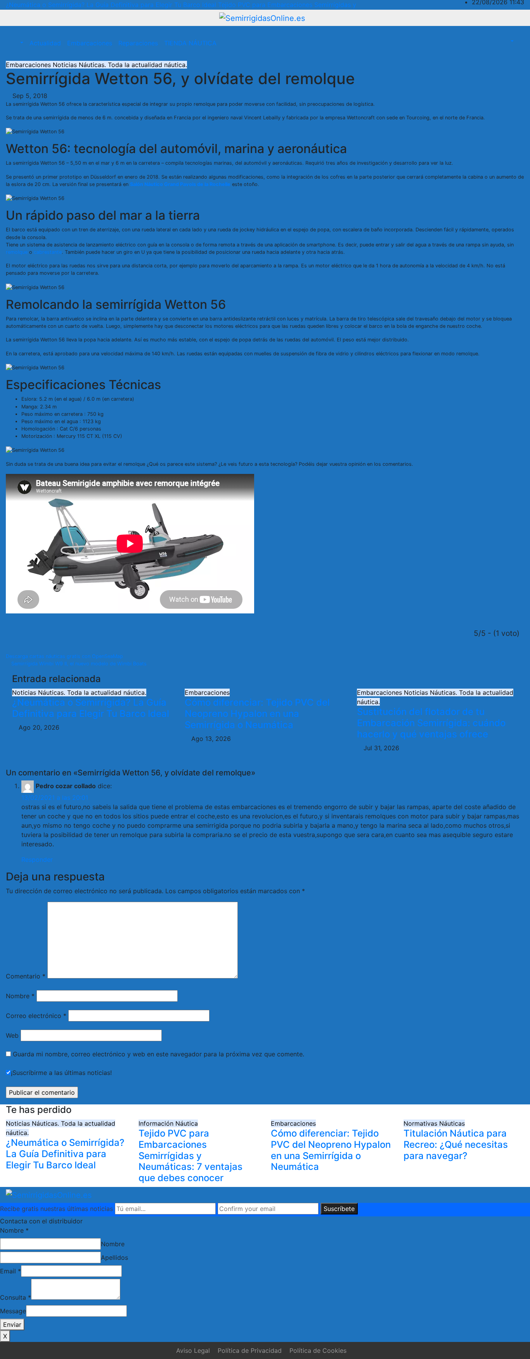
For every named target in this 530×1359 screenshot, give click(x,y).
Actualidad (45, 43)
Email (10, 1271)
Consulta (15, 1297)
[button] (17, 43)
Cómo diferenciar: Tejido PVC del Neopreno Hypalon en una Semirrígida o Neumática (257, 713)
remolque (17, 252)
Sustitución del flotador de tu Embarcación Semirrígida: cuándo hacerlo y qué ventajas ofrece (431, 723)
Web (12, 1035)
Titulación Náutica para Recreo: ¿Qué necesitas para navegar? (456, 1144)
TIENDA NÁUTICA (190, 43)
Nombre (20, 996)
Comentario (25, 976)
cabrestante (48, 252)
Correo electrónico (36, 1016)
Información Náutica (168, 1123)
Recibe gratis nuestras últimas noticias (56, 1209)
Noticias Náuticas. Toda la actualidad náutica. (120, 65)
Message (13, 1311)
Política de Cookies (317, 1350)
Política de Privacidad (250, 1350)
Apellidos (114, 1257)
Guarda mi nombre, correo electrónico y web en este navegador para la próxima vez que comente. (158, 1054)
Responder (37, 859)
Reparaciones (138, 43)
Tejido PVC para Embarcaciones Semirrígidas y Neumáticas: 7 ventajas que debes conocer (190, 1155)
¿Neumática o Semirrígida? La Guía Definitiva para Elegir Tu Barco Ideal (90, 708)
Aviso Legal (193, 1350)
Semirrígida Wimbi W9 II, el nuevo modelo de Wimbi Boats (78, 664)
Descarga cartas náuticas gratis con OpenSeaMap (65, 656)
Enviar (12, 1324)
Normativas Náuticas (434, 1123)
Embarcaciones (89, 43)
